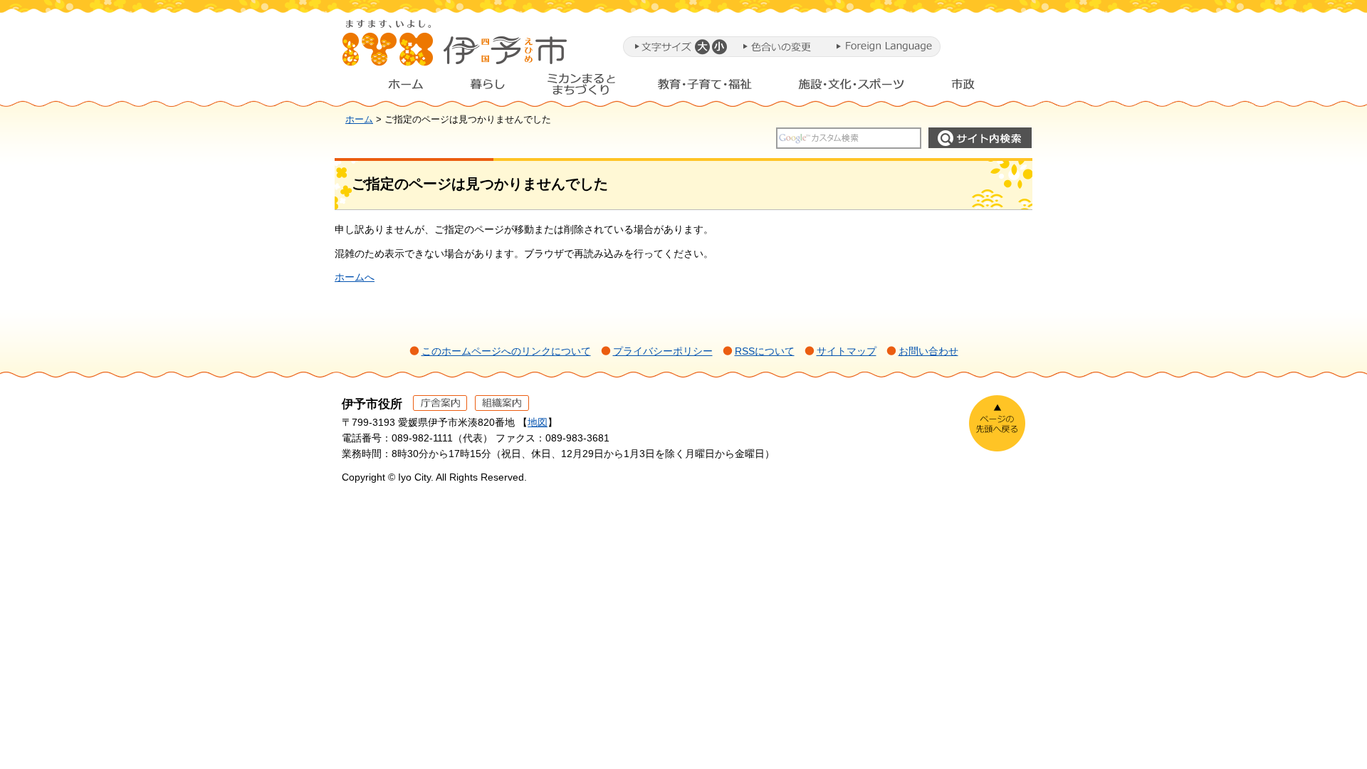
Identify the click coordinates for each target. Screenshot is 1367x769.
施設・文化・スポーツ (851, 88)
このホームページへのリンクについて (506, 351)
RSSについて (765, 351)
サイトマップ (846, 351)
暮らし (487, 88)
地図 (538, 422)
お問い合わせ (928, 351)
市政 (976, 88)
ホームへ (355, 277)
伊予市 (456, 49)
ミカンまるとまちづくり (581, 88)
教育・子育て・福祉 (705, 88)
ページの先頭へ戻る (997, 423)
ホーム (394, 88)
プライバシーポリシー (663, 351)
